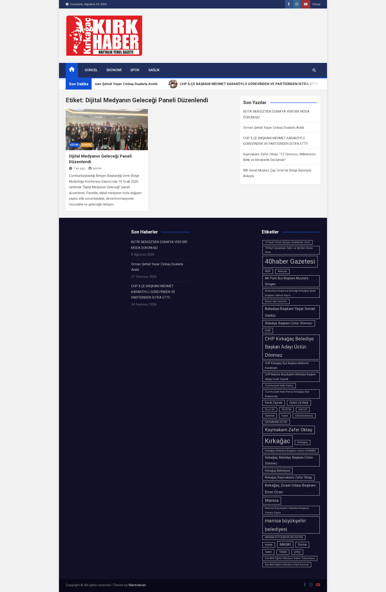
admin (97, 168)
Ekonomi (114, 70)
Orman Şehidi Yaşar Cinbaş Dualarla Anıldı (273, 128)
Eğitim (74, 144)
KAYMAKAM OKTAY (276, 422)
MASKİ (285, 544)
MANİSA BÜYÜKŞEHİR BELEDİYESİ (284, 537)
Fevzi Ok (270, 409)
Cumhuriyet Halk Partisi (279, 385)
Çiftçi (297, 552)
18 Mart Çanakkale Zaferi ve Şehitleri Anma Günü (289, 250)
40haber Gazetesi (290, 261)
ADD (268, 271)
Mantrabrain (137, 585)
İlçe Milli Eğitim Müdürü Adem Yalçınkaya (290, 558)
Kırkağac (277, 441)
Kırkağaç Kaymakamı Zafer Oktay (288, 477)
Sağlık (153, 70)
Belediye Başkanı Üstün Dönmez (289, 323)
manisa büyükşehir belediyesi (285, 525)
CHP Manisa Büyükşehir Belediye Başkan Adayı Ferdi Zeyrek (290, 377)
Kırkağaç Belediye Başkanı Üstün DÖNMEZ (290, 450)
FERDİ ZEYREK (299, 402)
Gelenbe (269, 415)
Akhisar (282, 271)
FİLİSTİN (286, 409)
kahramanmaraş (304, 415)
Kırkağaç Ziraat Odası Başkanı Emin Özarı (290, 488)
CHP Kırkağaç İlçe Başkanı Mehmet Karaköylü (287, 366)
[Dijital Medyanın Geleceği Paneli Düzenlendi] (107, 129)
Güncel (91, 70)
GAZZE (302, 409)
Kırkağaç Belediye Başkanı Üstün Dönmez (289, 460)
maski (269, 544)
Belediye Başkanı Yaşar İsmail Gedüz (290, 312)
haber (284, 415)
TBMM (283, 552)
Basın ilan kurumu (276, 301)
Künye (316, 4)
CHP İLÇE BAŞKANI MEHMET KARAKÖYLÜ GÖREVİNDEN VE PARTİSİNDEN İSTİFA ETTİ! (153, 291)
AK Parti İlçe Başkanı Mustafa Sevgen (286, 281)
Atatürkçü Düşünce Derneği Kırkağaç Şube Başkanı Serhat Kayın (290, 293)
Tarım (268, 552)
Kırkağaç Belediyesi (277, 470)
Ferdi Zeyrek (273, 402)
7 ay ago (79, 168)
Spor (134, 70)
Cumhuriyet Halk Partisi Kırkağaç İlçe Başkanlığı (287, 394)
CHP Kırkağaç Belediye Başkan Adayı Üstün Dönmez (289, 347)
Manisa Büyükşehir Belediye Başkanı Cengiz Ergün (287, 510)
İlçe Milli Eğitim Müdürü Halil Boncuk (287, 564)
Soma (302, 545)
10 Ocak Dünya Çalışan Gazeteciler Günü (287, 242)
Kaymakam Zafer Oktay (288, 429)
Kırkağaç (302, 442)
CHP (268, 330)
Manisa (272, 500)
